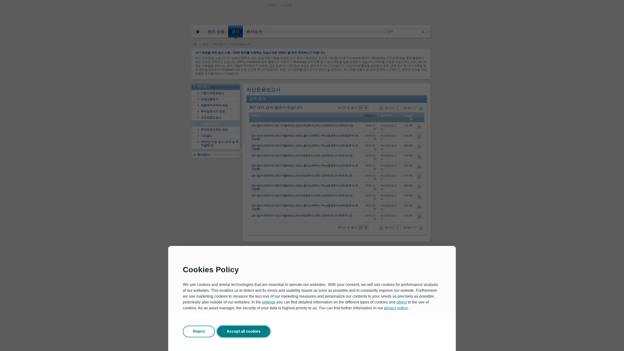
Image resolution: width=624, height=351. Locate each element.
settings (268, 302)
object (401, 302)
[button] (199, 331)
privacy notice (396, 308)
